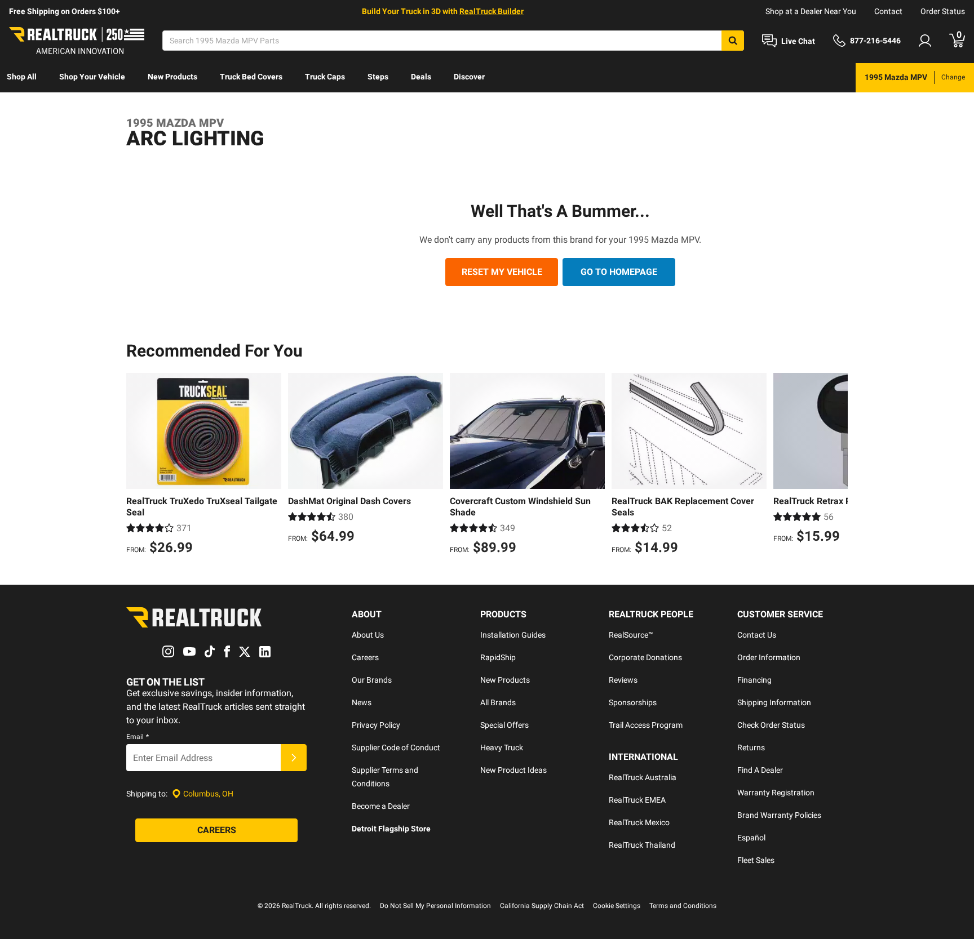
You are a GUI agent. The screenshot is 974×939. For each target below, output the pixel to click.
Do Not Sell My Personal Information (435, 906)
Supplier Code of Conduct (396, 747)
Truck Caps (325, 76)
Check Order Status (771, 724)
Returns (751, 747)
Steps (378, 76)
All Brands (498, 702)
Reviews (623, 679)
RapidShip (498, 657)
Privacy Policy (376, 724)
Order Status (942, 11)
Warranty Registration (775, 792)
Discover (469, 76)
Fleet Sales (755, 860)
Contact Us (756, 634)
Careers (365, 657)
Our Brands (372, 679)
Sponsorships (633, 702)
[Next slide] (836, 465)
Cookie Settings (616, 906)
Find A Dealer (760, 770)
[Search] (732, 40)
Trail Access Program (646, 724)
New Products (172, 76)
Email (137, 737)
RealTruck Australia (642, 777)
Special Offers (504, 724)
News (361, 702)
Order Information (768, 657)
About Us (368, 634)
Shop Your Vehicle (92, 76)
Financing (754, 679)
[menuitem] (21, 77)
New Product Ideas (513, 770)
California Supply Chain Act (542, 906)
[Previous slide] (137, 465)
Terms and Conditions (682, 906)
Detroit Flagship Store (391, 828)
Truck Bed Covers (251, 76)
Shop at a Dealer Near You (810, 11)
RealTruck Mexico (639, 822)
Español (751, 837)
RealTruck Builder (491, 11)
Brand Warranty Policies (779, 815)
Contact (888, 11)
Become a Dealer (381, 806)
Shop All (22, 76)
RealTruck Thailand (642, 844)
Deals (421, 76)
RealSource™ (631, 634)
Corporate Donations (645, 657)
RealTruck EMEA (637, 799)
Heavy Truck (501, 747)
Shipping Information (774, 702)
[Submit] (294, 757)
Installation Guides (513, 634)
